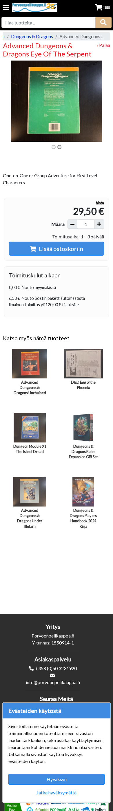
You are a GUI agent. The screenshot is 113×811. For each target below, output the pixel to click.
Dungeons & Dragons (32, 36)
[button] (11, 101)
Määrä (58, 224)
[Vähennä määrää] (72, 224)
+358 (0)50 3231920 (56, 668)
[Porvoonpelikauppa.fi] (34, 7)
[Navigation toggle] (6, 8)
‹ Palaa (103, 45)
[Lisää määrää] (99, 224)
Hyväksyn (57, 779)
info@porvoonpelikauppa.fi (53, 682)
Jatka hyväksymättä (56, 792)
